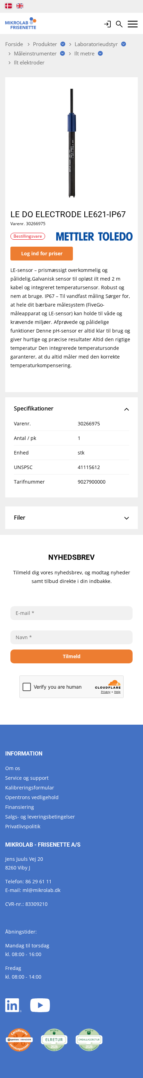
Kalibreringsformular (29, 787)
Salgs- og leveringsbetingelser (40, 816)
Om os (12, 768)
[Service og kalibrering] (19, 1040)
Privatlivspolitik (22, 826)
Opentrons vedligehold (32, 797)
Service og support (27, 778)
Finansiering (19, 807)
